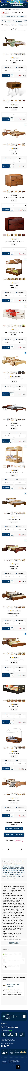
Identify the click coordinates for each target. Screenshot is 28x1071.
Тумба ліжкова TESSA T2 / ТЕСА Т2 (14, 241)
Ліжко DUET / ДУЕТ (14, 285)
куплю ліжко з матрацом (14, 872)
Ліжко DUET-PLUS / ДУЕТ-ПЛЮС (14, 472)
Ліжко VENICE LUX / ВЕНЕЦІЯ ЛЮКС (14, 379)
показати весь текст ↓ (14, 942)
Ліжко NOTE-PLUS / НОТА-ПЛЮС (14, 332)
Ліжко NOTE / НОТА (14, 707)
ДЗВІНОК (22, 1035)
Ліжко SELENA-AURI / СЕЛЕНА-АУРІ (14, 660)
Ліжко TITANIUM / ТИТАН (14, 519)
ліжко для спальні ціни (17, 861)
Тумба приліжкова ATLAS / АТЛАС (14, 107)
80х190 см (7, 25)
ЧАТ (16, 1035)
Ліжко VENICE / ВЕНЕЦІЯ (14, 800)
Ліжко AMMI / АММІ (14, 753)
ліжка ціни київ (10, 874)
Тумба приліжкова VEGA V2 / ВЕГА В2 (14, 198)
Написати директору (4, 1062)
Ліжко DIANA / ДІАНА (14, 566)
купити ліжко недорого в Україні (10, 863)
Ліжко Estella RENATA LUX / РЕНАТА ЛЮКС (12, 985)
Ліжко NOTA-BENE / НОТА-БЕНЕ (14, 426)
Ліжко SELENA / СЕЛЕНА (14, 613)
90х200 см (20, 25)
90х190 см (14, 25)
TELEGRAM (10, 1035)
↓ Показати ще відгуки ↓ (14, 835)
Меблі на (5, 1050)
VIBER (3, 1035)
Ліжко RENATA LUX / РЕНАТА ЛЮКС (14, 60)
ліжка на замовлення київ (14, 866)
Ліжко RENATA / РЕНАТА (14, 151)
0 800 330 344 (18, 6)
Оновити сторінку (14, 1066)
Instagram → (19, 840)
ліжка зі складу (16, 876)
